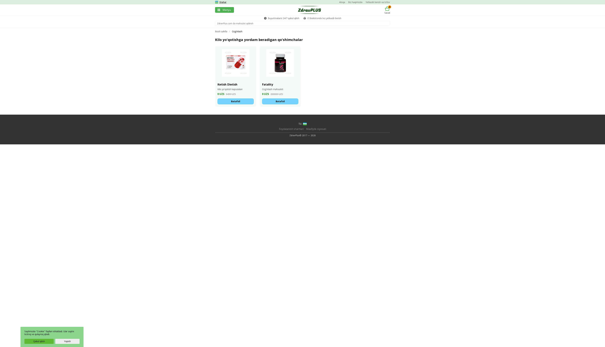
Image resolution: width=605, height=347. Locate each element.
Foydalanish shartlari (291, 129)
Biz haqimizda (355, 2)
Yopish (67, 341)
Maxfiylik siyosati (316, 129)
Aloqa (342, 2)
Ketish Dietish (227, 84)
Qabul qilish (39, 341)
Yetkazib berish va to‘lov (378, 2)
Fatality (267, 84)
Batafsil (235, 101)
